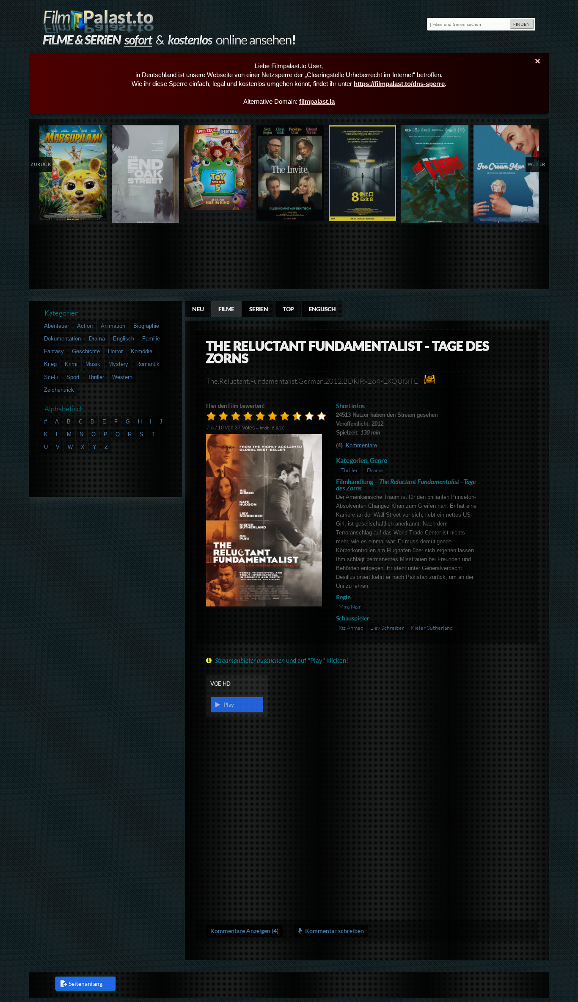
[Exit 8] (363, 173)
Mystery (118, 364)
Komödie (141, 351)
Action (85, 326)
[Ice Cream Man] (507, 176)
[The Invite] (290, 173)
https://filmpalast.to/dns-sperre (399, 83)
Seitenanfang (85, 983)
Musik (92, 364)
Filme (226, 309)
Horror (115, 351)
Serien (258, 309)
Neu (198, 309)
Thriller (349, 470)
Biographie (146, 326)
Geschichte (86, 351)
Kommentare (361, 445)
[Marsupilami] (73, 173)
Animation (113, 326)
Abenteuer (56, 326)
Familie (151, 338)
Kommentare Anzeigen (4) (244, 930)
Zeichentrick (59, 390)
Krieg (50, 364)
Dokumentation (62, 338)
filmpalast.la (317, 101)
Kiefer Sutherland (432, 627)
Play (228, 704)
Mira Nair (350, 606)
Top (288, 309)
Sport (73, 377)
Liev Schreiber (387, 627)
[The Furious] (435, 176)
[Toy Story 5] (218, 167)
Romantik (148, 364)
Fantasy (54, 351)
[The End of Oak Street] (146, 176)
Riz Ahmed (351, 627)
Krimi (71, 364)
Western (122, 377)
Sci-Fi (51, 377)
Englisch (322, 309)
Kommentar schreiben (334, 930)
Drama (375, 470)
